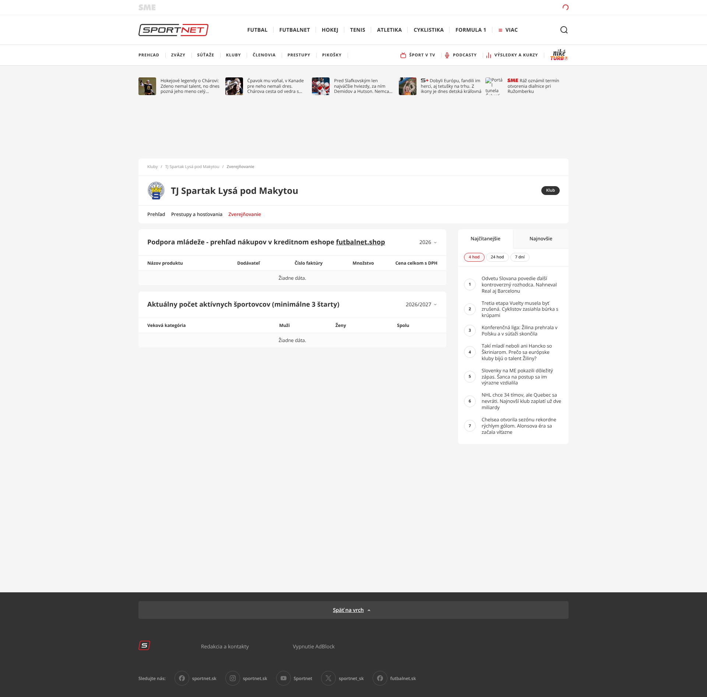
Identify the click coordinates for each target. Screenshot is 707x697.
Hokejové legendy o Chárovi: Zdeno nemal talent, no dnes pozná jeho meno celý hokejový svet (190, 86)
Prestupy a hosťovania (197, 214)
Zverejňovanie (244, 214)
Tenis (357, 30)
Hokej (330, 30)
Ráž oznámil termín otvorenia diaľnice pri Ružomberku (533, 86)
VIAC (512, 30)
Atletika (389, 30)
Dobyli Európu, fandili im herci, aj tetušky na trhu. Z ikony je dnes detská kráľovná (451, 86)
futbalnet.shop (360, 242)
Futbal (257, 30)
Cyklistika (429, 30)
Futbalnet (294, 30)
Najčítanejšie (485, 238)
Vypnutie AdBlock (314, 646)
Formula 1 (470, 30)
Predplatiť (512, 7)
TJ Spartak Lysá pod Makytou (192, 167)
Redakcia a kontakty (225, 646)
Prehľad (156, 214)
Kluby (152, 167)
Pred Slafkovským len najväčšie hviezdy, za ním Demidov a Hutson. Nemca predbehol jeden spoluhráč (362, 86)
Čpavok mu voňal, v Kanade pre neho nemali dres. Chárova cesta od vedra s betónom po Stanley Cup (275, 86)
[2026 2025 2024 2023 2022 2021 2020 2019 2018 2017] (428, 242)
